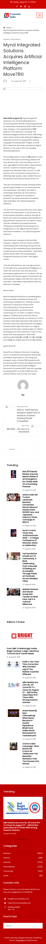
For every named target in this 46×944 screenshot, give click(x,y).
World (23, 876)
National (23, 862)
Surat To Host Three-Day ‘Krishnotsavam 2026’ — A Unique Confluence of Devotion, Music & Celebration (30, 538)
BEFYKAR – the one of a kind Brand (18, 429)
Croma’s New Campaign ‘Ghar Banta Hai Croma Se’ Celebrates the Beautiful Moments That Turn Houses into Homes (30, 753)
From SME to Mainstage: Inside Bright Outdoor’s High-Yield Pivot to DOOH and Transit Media (23, 651)
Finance (23, 858)
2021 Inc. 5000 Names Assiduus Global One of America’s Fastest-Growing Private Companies (28, 414)
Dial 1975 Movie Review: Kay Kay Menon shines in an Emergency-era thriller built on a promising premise (30, 479)
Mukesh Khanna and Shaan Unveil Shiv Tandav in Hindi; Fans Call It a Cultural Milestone (30, 597)
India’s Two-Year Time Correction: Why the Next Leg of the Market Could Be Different (30, 667)
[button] (18, 839)
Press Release (16, 39)
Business (6, 39)
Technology (23, 871)
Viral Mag (20, 940)
